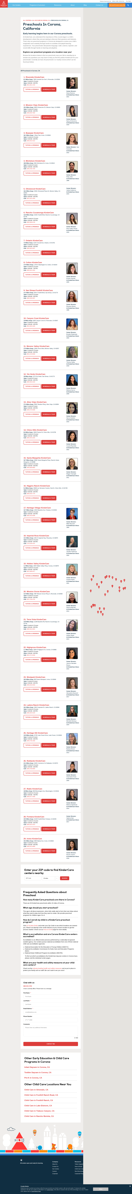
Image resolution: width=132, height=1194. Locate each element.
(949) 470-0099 (31, 410)
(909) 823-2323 (31, 824)
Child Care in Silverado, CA (36, 1090)
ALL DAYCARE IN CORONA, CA (41, 20)
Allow (100, 1189)
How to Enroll (48, 929)
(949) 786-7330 (31, 168)
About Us (54, 1164)
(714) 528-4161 (31, 543)
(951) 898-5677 (31, 571)
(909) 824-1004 (31, 270)
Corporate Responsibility (81, 1173)
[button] (112, 586)
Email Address (28, 1008)
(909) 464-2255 (31, 437)
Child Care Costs (79, 1169)
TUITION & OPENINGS (32, 89)
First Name (27, 993)
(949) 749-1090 (31, 740)
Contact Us (99, 5)
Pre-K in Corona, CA (33, 1078)
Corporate (55, 1173)
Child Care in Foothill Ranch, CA (38, 1100)
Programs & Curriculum (37, 5)
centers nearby (116, 5)
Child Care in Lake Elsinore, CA (38, 1106)
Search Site (128, 5)
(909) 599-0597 (31, 298)
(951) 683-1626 (31, 326)
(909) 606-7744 (31, 493)
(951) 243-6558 (31, 354)
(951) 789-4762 (31, 599)
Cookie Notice (50, 1189)
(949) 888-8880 (31, 467)
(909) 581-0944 (31, 629)
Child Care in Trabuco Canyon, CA (39, 1111)
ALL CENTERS (27, 20)
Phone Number (27, 1016)
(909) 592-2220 (31, 382)
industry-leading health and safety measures (47, 968)
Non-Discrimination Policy (82, 1171)
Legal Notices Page (36, 1191)
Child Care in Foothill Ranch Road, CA (41, 1095)
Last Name (27, 1000)
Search (64, 878)
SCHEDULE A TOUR (49, 89)
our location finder (32, 925)
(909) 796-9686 (31, 768)
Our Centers (17, 5)
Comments (26, 1024)
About (72, 5)
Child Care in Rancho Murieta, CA (39, 1116)
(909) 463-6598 (31, 515)
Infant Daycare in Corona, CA (37, 1067)
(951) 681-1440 (31, 85)
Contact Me (51, 1044)
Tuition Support (79, 1164)
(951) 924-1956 (31, 198)
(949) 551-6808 (31, 846)
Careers (54, 1171)
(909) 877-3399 (31, 796)
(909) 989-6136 (31, 222)
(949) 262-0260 (31, 685)
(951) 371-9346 (31, 655)
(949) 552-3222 (31, 140)
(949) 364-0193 (31, 713)
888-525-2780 (27, 986)
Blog (85, 5)
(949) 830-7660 (31, 113)
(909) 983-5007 (31, 248)
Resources (57, 5)
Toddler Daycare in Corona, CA (37, 1072)
